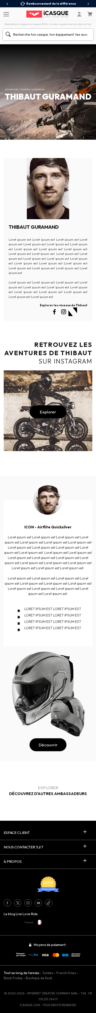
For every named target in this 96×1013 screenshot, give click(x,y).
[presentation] (7, 4)
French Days (66, 973)
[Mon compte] (79, 14)
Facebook (54, 311)
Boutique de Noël (39, 978)
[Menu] (5, 14)
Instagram (72, 311)
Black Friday (13, 978)
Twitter (63, 311)
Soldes (48, 973)
